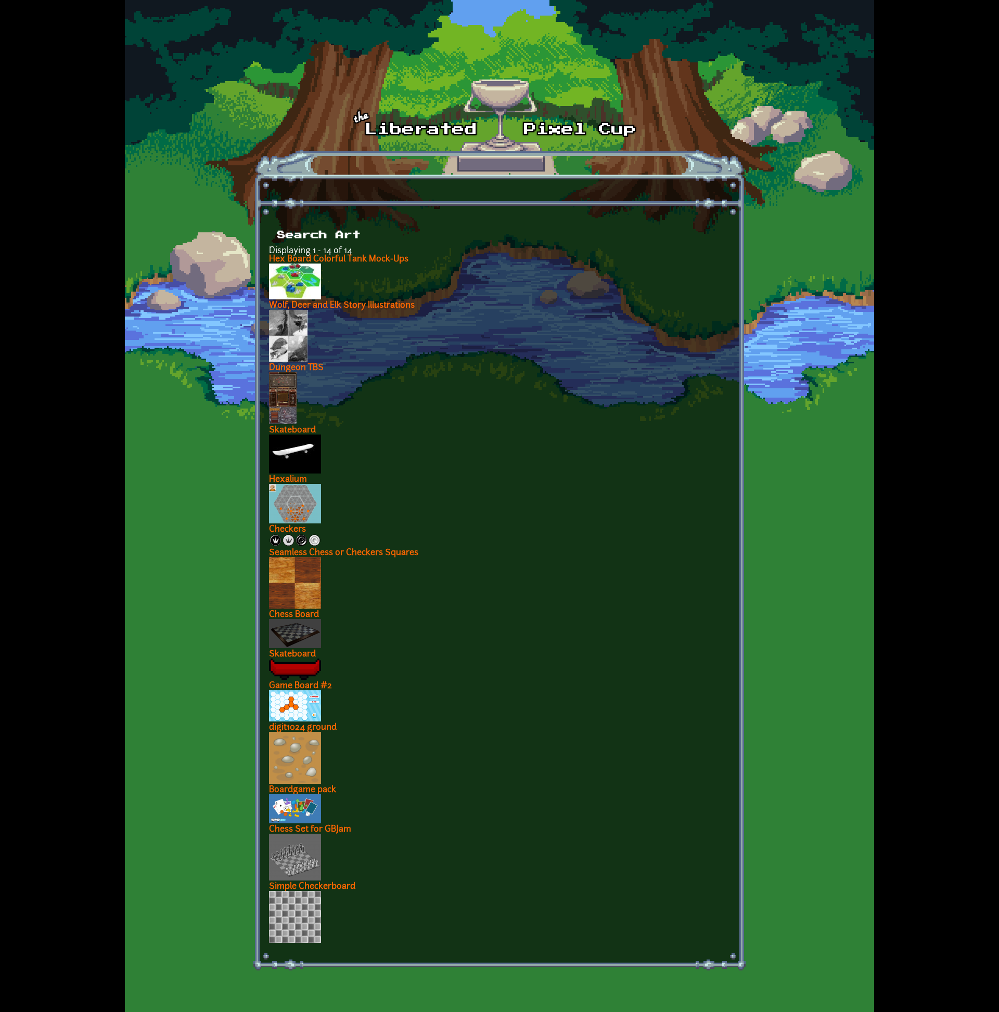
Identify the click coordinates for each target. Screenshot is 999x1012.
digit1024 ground (303, 728)
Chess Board (294, 615)
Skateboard (292, 430)
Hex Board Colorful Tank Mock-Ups (338, 259)
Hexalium (288, 480)
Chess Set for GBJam (310, 829)
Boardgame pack (302, 790)
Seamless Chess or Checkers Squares (343, 553)
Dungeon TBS (296, 368)
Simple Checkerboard (312, 887)
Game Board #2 (300, 686)
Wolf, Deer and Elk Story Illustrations (342, 305)
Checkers (287, 529)
